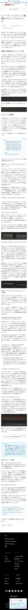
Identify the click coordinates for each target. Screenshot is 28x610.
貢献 (4, 25)
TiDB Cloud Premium (15, 0)
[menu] (2, 4)
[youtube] (18, 591)
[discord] (21, 591)
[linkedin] (12, 591)
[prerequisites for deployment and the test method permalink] (25, 51)
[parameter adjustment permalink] (15, 115)
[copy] (25, 139)
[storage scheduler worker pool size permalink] (2, 243)
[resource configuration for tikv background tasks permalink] (6, 292)
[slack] (15, 591)
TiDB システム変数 (6, 481)
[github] (6, 591)
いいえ (10, 525)
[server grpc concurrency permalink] (19, 212)
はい (4, 525)
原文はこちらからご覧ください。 (14, 3)
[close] (25, 600)
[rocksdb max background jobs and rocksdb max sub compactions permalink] (22, 318)
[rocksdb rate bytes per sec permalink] (21, 369)
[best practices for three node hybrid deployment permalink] (5, 21)
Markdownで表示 (9, 28)
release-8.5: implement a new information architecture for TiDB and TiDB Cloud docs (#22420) (12, 512)
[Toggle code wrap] (23, 139)
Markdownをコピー (17, 25)
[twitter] (9, 591)
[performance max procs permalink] (18, 484)
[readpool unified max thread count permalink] (2, 199)
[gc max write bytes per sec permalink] (21, 397)
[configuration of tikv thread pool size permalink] (11, 166)
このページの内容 (13, 9)
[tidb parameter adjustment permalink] (15, 460)
